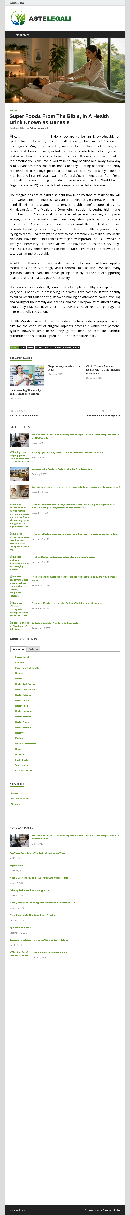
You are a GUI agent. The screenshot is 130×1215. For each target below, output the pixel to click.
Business (19, 662)
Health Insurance (24, 711)
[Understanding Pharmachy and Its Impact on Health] (27, 376)
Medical (13, 111)
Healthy (19, 732)
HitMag (116, 1210)
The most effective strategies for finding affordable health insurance (67, 603)
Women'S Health (23, 770)
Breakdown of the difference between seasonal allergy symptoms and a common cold (76, 486)
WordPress (102, 1210)
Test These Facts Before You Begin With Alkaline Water (38, 853)
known (67, 347)
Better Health (22, 657)
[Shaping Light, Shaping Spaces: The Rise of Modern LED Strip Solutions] (19, 452)
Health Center (22, 700)
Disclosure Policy (19, 798)
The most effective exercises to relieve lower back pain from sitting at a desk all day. (75, 534)
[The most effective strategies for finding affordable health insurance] (19, 603)
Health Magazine (24, 716)
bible (23, 347)
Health (18, 678)
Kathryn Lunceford (39, 128)
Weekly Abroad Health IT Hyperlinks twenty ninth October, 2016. (43, 902)
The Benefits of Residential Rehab (49, 952)
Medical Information (25, 743)
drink (30, 347)
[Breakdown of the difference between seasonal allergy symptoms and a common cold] (19, 487)
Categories (18, 648)
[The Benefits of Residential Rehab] (19, 952)
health (58, 347)
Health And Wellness (26, 689)
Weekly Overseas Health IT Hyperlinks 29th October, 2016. (39, 877)
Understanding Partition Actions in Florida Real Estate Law (62, 469)
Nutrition (20, 754)
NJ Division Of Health (20, 927)
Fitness (19, 673)
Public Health (22, 759)
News (18, 749)
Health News (22, 722)
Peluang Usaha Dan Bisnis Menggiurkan (30, 890)
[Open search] (117, 35)
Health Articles (23, 694)
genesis (48, 347)
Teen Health (21, 765)
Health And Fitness (25, 684)
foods (38, 347)
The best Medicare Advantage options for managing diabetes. (63, 556)
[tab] (18, 649)
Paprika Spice (16, 865)
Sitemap (15, 804)
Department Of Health (27, 667)
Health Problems (23, 727)
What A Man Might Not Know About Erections (33, 915)
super (75, 347)
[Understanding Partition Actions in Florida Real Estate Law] (19, 469)
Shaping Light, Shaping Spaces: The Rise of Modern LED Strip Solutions (67, 452)
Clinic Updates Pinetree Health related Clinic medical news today (103, 370)
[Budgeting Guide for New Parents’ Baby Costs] (19, 623)
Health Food (21, 705)
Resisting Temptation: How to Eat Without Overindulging (39, 939)
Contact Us (16, 793)
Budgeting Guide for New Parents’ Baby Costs (55, 623)
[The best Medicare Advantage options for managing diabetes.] (19, 557)
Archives (33, 648)
